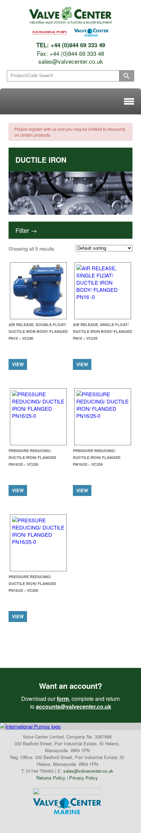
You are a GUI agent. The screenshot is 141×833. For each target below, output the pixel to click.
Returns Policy (50, 777)
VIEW (18, 364)
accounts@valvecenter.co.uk (73, 706)
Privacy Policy (83, 777)
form (63, 699)
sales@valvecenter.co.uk (70, 61)
